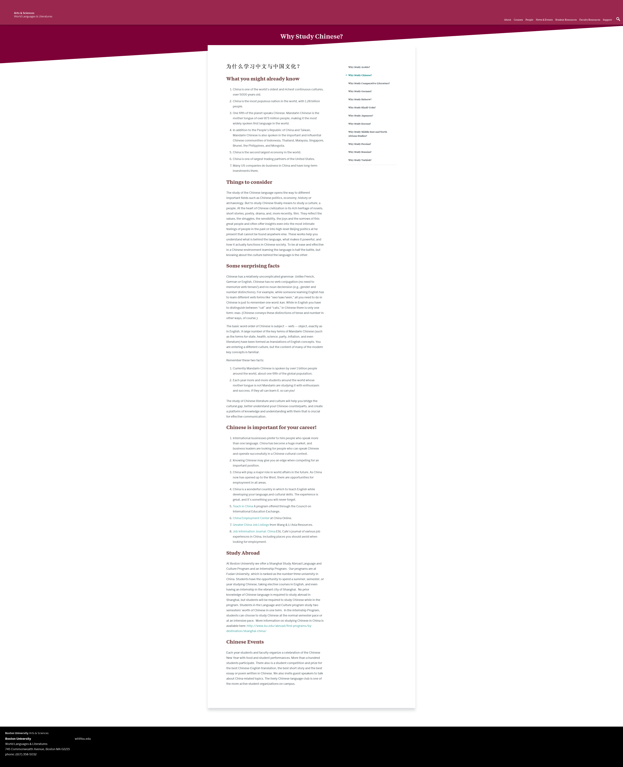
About (507, 19)
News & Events (544, 19)
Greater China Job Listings (251, 525)
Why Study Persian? (359, 144)
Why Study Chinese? (360, 75)
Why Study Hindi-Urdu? (362, 107)
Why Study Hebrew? (360, 99)
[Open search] (618, 19)
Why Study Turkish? (360, 160)
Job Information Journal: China (254, 531)
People (529, 19)
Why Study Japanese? (360, 115)
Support (607, 19)
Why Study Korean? (359, 123)
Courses (518, 19)
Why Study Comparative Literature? (369, 83)
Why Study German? (360, 91)
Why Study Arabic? (359, 67)
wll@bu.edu (83, 739)
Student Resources (566, 19)
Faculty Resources (589, 19)
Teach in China (243, 506)
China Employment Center (251, 518)
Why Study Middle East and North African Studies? (367, 133)
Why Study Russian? (360, 151)
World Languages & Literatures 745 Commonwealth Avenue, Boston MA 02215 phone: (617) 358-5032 (37, 746)
